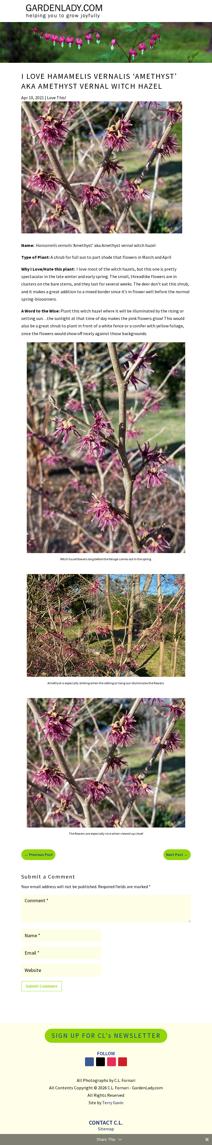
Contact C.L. (106, 1122)
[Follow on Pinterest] (122, 1061)
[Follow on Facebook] (89, 1061)
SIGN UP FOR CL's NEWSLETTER (106, 1035)
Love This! (56, 97)
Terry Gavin (112, 1102)
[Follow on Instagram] (111, 1061)
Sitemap (106, 1128)
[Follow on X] (100, 1061)
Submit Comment (41, 986)
